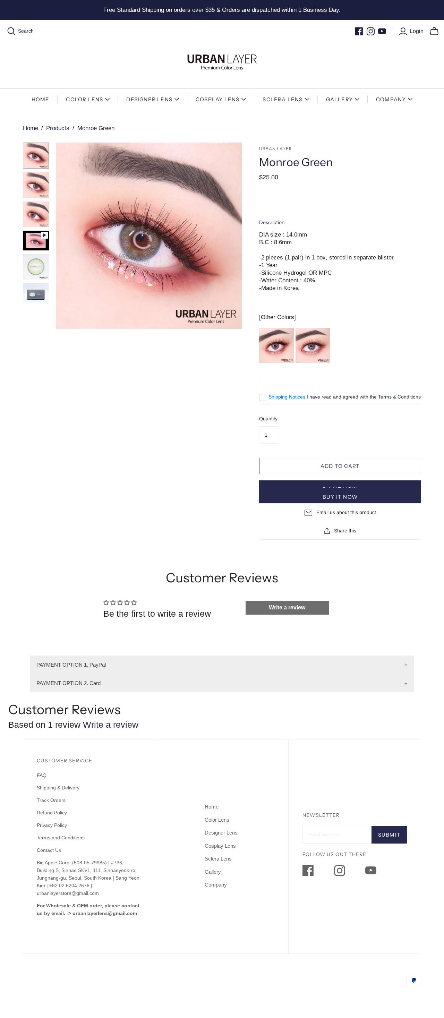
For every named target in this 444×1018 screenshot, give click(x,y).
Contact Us (49, 850)
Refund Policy (52, 812)
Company (391, 99)
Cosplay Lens (217, 99)
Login (417, 31)
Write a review (287, 607)
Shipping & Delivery (58, 787)
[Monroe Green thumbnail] (36, 156)
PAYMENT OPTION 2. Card (68, 683)
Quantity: (269, 418)
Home (41, 99)
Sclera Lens (282, 99)
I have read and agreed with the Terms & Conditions (344, 397)
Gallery (339, 99)
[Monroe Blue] (313, 345)
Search (26, 31)
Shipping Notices (286, 397)
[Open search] (11, 31)
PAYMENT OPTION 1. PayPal (71, 665)
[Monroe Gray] (276, 345)
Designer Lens (149, 99)
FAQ (41, 775)
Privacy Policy (52, 825)
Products (57, 128)
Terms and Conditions (61, 837)
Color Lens (84, 99)
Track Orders (51, 800)
